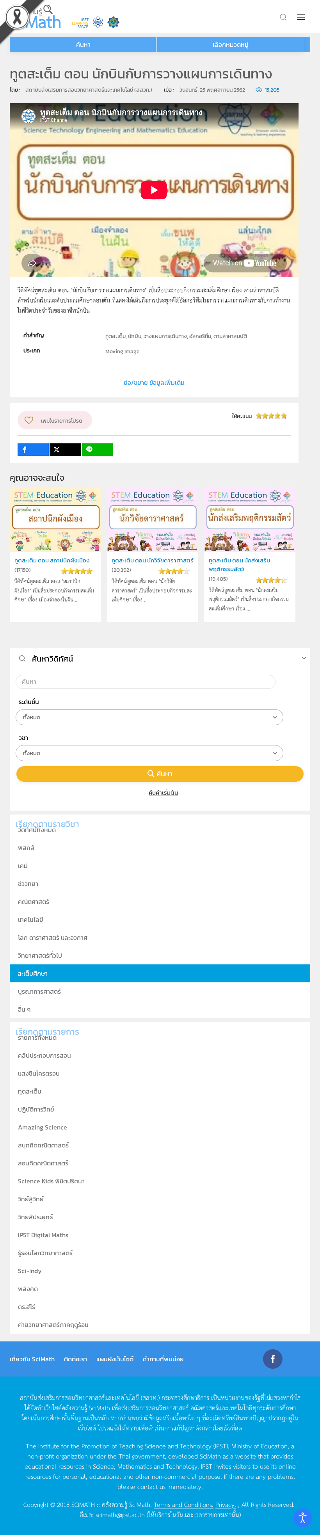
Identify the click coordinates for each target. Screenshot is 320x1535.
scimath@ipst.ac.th (120, 1514)
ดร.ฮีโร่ (26, 1306)
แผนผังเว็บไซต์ (114, 1359)
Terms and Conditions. (183, 1504)
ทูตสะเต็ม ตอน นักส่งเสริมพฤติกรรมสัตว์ (239, 564)
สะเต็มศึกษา (33, 973)
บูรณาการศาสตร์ (39, 991)
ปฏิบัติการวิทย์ (36, 1109)
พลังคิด (28, 1288)
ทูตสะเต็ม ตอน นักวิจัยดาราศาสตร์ (153, 560)
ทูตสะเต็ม (29, 1091)
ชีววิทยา (28, 883)
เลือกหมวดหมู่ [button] (231, 44)
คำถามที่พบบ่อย (163, 1359)
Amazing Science (42, 1127)
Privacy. (225, 1504)
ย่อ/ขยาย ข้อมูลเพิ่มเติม (154, 382)
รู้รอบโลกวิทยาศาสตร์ (45, 1253)
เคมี (23, 865)
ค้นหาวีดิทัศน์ (52, 659)
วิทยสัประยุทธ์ (35, 1217)
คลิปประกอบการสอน (44, 1055)
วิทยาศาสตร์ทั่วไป (40, 955)
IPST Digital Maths (43, 1235)
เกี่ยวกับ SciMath (32, 1359)
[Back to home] (35, 16)
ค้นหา (164, 773)
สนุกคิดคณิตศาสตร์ (43, 1145)
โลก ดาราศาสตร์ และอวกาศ (52, 937)
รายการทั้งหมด (37, 1037)
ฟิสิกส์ (26, 847)
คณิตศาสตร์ (33, 901)
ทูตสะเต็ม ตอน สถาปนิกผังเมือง (51, 560)
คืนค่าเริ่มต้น (163, 792)
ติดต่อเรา (75, 1359)
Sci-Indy (30, 1270)
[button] (301, 17)
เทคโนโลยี (30, 919)
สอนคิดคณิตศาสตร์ (43, 1163)
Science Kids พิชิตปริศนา (51, 1181)
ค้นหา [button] (83, 44)
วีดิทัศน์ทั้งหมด (37, 829)
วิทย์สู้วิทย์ (31, 1199)
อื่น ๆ (24, 1009)
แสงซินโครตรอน (39, 1073)
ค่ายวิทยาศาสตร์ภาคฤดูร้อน (53, 1324)
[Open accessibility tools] (302, 1517)
